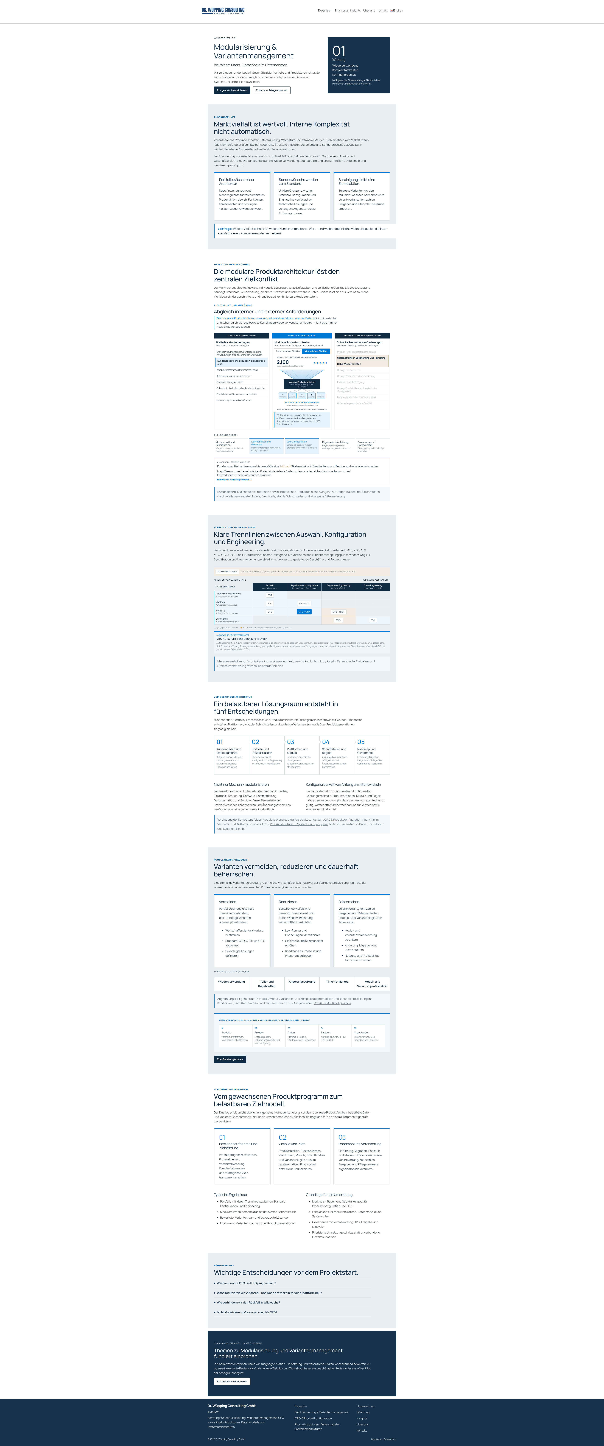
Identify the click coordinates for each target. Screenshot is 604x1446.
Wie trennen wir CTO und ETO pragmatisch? (246, 1283)
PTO (270, 595)
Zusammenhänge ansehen (271, 90)
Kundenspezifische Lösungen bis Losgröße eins (241, 362)
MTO (270, 611)
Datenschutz (390, 1439)
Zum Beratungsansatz (230, 1059)
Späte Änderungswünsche (230, 381)
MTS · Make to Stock (227, 571)
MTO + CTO (304, 611)
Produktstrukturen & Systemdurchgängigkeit (299, 824)
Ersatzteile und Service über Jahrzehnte (237, 394)
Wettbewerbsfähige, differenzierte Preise (237, 369)
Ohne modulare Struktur (288, 351)
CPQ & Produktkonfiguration (342, 819)
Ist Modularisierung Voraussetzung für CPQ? (247, 1312)
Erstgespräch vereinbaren (232, 90)
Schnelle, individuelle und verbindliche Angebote (241, 388)
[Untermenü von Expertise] (331, 10)
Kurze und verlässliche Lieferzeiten (234, 376)
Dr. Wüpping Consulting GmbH (232, 1405)
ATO (270, 603)
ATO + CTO (304, 603)
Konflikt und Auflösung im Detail (234, 479)
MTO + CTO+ (339, 611)
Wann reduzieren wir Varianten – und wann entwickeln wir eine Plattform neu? (269, 1293)
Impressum (376, 1439)
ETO (373, 620)
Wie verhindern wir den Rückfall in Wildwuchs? (248, 1302)
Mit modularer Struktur (316, 351)
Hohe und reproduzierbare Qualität (234, 400)
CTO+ (338, 620)
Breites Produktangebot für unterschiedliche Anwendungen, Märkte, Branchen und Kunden (239, 353)
